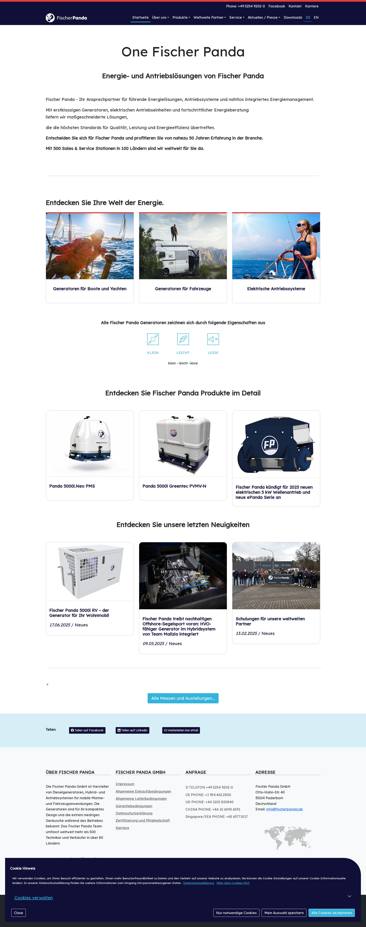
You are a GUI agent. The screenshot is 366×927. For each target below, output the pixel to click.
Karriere (312, 6)
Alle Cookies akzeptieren (331, 913)
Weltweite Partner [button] (208, 17)
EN (316, 17)
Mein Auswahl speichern (284, 913)
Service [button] (235, 17)
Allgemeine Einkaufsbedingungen (143, 791)
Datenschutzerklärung (198, 883)
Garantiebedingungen (134, 806)
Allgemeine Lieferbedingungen (141, 798)
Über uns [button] (159, 17)
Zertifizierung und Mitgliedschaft (143, 820)
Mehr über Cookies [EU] (232, 883)
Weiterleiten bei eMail (182, 730)
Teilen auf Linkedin (134, 730)
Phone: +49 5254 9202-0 (245, 6)
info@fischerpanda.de (284, 809)
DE (308, 17)
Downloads (293, 17)
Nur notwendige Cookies (236, 913)
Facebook (276, 6)
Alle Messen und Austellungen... (183, 698)
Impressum (125, 784)
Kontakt (295, 6)
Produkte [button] (180, 17)
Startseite (140, 17)
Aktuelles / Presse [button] (263, 17)
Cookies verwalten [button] (33, 897)
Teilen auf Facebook (89, 730)
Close (18, 913)
